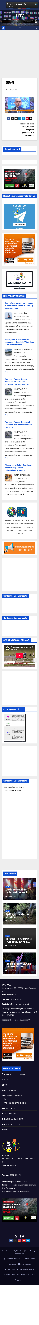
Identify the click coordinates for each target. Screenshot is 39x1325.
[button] (36, 28)
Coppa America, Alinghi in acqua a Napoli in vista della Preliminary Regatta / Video (19, 305)
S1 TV (20, 16)
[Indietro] (36, 660)
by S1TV (23, 741)
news (7, 886)
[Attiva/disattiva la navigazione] (20, 28)
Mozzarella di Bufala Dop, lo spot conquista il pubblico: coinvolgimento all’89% (19, 467)
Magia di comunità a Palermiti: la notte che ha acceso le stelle (19, 966)
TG (5, 1099)
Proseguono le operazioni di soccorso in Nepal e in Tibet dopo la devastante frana (19, 342)
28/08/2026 (11, 896)
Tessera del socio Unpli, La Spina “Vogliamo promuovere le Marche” (27, 130)
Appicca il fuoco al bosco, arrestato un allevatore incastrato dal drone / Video (17, 381)
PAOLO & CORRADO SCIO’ (15, 1103)
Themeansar (19, 1253)
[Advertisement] (19, 50)
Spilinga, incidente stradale (17, 916)
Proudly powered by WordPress (13, 1251)
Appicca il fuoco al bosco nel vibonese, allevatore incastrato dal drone (18, 424)
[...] (19, 333)
